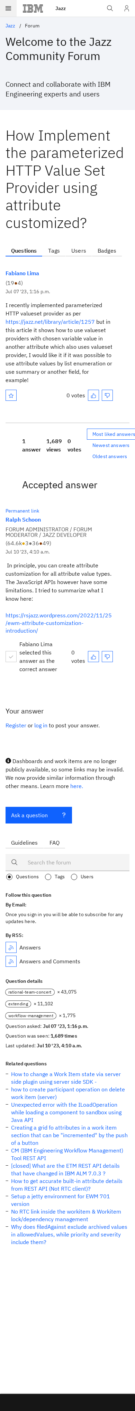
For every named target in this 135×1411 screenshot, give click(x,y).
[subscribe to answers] (11, 947)
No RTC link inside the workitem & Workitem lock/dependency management (66, 1215)
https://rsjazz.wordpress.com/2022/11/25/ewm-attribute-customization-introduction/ (59, 623)
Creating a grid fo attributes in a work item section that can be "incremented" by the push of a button (69, 1135)
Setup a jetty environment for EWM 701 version (60, 1200)
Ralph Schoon (23, 519)
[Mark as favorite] (11, 395)
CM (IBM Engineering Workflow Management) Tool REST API (67, 1154)
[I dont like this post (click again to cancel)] (107, 395)
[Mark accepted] (11, 656)
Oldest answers (109, 456)
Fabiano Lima (22, 273)
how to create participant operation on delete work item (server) (68, 1093)
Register (16, 725)
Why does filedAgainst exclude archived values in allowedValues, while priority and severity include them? (69, 1234)
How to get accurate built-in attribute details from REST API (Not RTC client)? (67, 1184)
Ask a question (29, 815)
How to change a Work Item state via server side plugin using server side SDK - (66, 1078)
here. (76, 786)
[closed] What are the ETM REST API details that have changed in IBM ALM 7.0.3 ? (65, 1169)
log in (40, 725)
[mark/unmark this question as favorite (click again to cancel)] (11, 395)
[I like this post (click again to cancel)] (93, 395)
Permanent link (22, 511)
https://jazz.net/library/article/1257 (50, 321)
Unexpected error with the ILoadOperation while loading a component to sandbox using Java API (66, 1112)
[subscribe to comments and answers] (11, 961)
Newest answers (110, 445)
